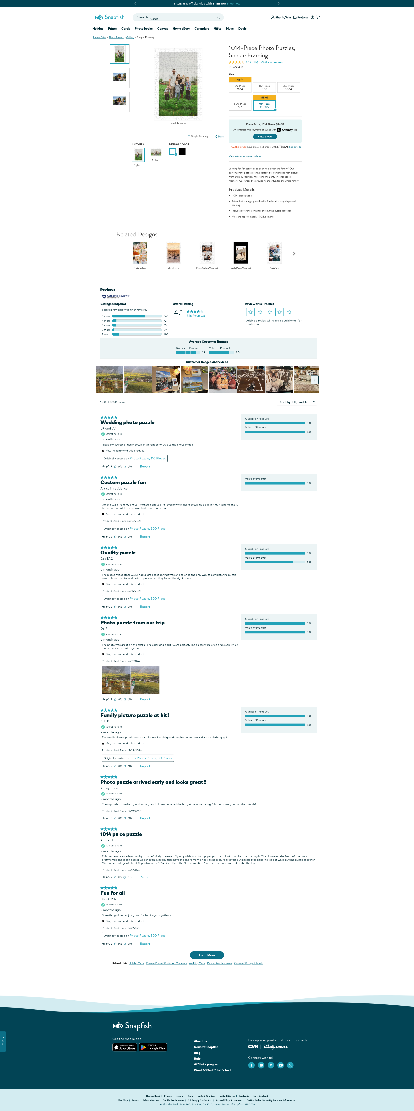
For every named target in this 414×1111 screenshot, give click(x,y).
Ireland (180, 1096)
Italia (191, 1096)
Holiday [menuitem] (98, 28)
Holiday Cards (136, 963)
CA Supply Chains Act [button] (200, 1100)
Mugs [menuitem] (230, 28)
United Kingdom (207, 1096)
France (168, 1096)
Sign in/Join (283, 17)
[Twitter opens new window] (292, 1064)
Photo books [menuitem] (144, 28)
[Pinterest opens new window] (272, 1064)
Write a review (272, 62)
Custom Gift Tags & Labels (248, 963)
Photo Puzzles (116, 37)
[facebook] (253, 1064)
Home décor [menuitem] (181, 28)
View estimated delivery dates (245, 156)
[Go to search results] (218, 17)
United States (227, 1096)
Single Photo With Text (241, 268)
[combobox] (178, 17)
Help (197, 1059)
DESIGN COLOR (179, 144)
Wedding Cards (197, 963)
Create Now (265, 136)
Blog (197, 1053)
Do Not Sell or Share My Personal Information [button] (271, 1100)
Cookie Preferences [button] (173, 1100)
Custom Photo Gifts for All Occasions (166, 963)
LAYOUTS (138, 144)
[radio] (172, 151)
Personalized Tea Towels (219, 963)
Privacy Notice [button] (151, 1100)
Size (231, 74)
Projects (302, 17)
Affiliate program (206, 1064)
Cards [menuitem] (125, 28)
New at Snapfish (206, 1047)
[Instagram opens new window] (263, 1064)
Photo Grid (274, 268)
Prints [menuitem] (112, 28)
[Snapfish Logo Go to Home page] (109, 17)
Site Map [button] (123, 1100)
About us (200, 1041)
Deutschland (153, 1096)
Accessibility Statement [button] (229, 1100)
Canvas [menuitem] (162, 28)
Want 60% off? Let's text (212, 1070)
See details (295, 147)
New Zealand (260, 1096)
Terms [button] (135, 1100)
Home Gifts (99, 37)
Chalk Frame (173, 268)
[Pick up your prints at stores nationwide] (253, 1046)
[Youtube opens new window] (282, 1064)
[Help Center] (312, 17)
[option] (119, 54)
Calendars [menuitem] (202, 28)
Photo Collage (140, 268)
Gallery (130, 37)
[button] (189, 136)
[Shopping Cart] (317, 17)
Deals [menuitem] (242, 28)
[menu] (219, 137)
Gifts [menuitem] (217, 28)
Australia (244, 1096)
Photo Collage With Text (207, 268)
